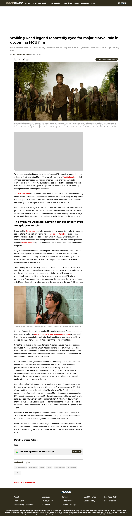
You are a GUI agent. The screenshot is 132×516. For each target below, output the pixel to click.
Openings (46, 497)
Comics (49, 467)
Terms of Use (67, 501)
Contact (65, 497)
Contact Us (85, 3)
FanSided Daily (110, 497)
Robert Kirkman (59, 467)
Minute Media (14, 510)
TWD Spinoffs (55, 3)
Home (16, 482)
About (76, 3)
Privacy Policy (47, 501)
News (27, 3)
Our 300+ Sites (90, 497)
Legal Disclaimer (111, 501)
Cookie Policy (89, 501)
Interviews (68, 3)
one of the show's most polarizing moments (52, 334)
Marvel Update (27, 243)
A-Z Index (46, 505)
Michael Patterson (21, 54)
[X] (119, 3)
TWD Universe (24, 194)
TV (17, 473)
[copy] (27, 59)
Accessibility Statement (23, 505)
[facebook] (114, 3)
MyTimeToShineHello (59, 234)
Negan (42, 467)
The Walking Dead (39, 3)
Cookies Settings (69, 505)
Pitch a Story (19, 501)
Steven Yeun (31, 231)
